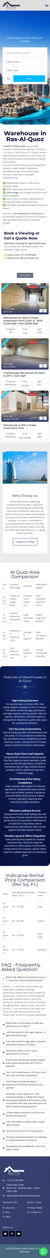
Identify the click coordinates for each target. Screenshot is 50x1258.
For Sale (43, 287)
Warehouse (33, 287)
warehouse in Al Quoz (29, 213)
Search (29, 78)
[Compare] (45, 310)
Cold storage (12, 192)
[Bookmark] (41, 310)
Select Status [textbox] (13, 61)
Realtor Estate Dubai (15, 146)
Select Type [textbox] (12, 70)
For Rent (43, 342)
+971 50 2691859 (27, 254)
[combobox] (25, 61)
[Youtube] (18, 1233)
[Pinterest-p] (12, 1233)
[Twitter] (5, 1233)
